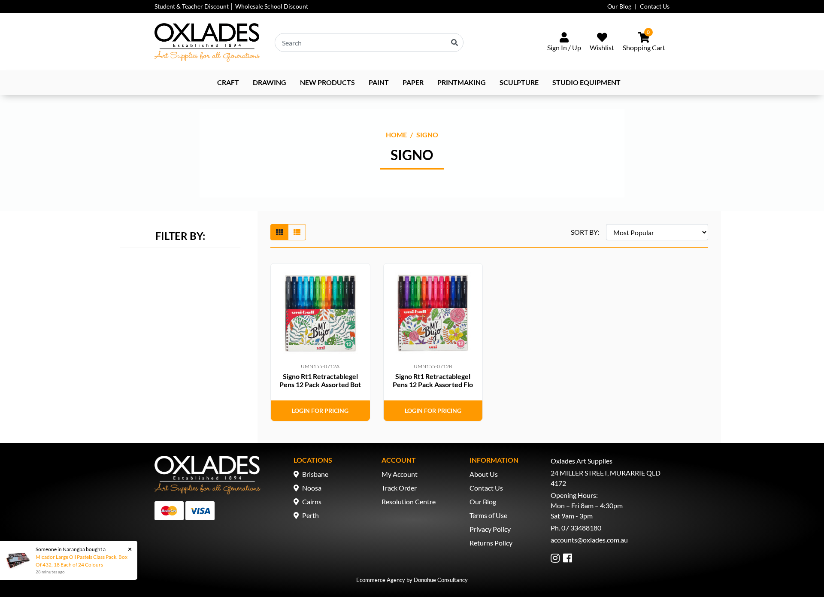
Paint (379, 82)
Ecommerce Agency (380, 579)
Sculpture (519, 82)
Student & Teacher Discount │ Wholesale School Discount (231, 6)
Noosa (311, 488)
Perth (310, 515)
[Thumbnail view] (279, 232)
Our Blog (619, 6)
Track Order (399, 488)
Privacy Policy (490, 529)
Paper (413, 82)
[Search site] (454, 42)
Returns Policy (491, 543)
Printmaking (461, 82)
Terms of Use (488, 515)
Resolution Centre (409, 501)
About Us (484, 474)
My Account (400, 474)
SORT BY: (585, 232)
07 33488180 (581, 528)
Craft (228, 82)
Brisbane (315, 474)
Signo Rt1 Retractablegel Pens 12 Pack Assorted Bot (320, 380)
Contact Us (655, 6)
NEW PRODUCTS (327, 82)
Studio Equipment (586, 82)
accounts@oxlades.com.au (589, 540)
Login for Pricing (320, 410)
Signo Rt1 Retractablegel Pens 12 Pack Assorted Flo (433, 380)
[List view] (297, 232)
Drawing (269, 82)
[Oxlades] (207, 42)
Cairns (311, 501)
